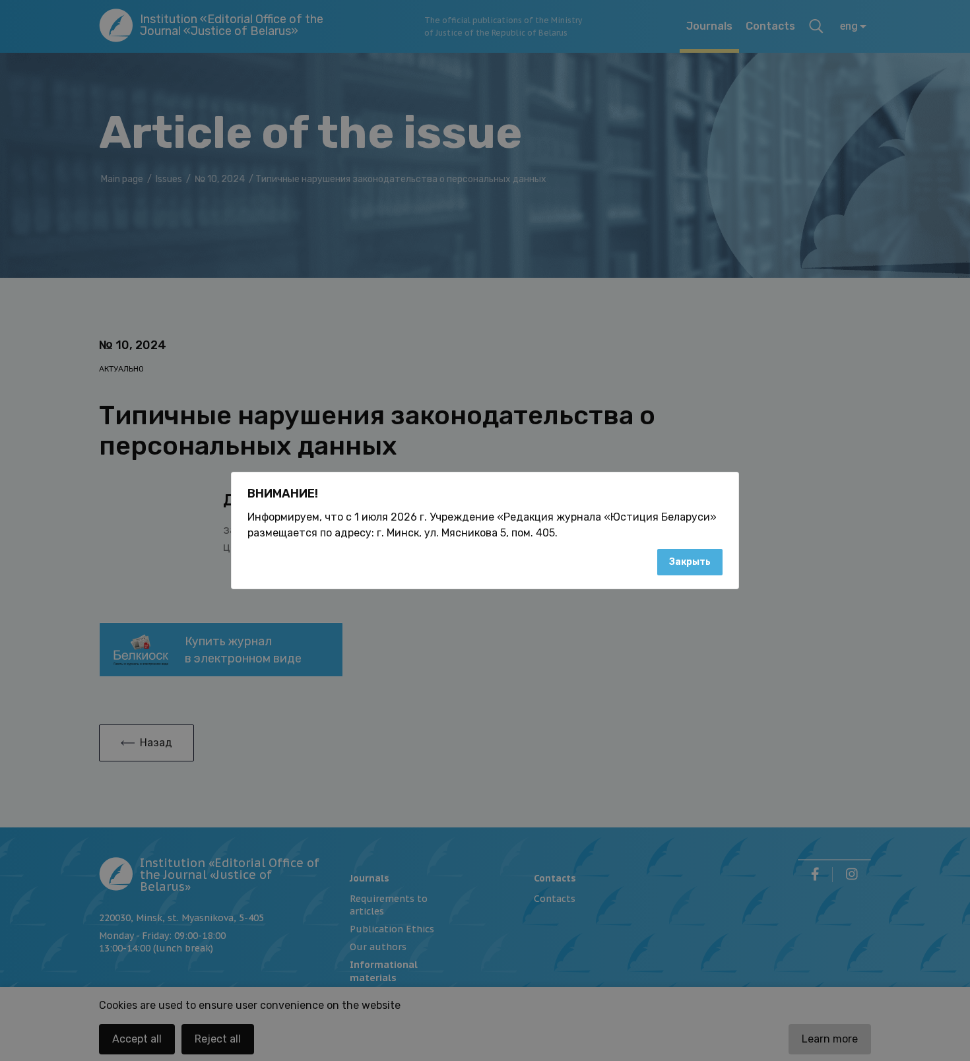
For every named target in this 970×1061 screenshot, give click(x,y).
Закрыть (690, 561)
